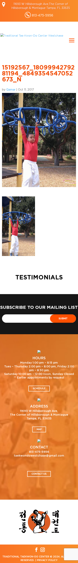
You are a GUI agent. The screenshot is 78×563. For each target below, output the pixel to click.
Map (39, 429)
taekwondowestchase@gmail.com (39, 455)
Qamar (10, 89)
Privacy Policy (47, 560)
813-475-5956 (42, 15)
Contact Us (39, 473)
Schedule (39, 388)
